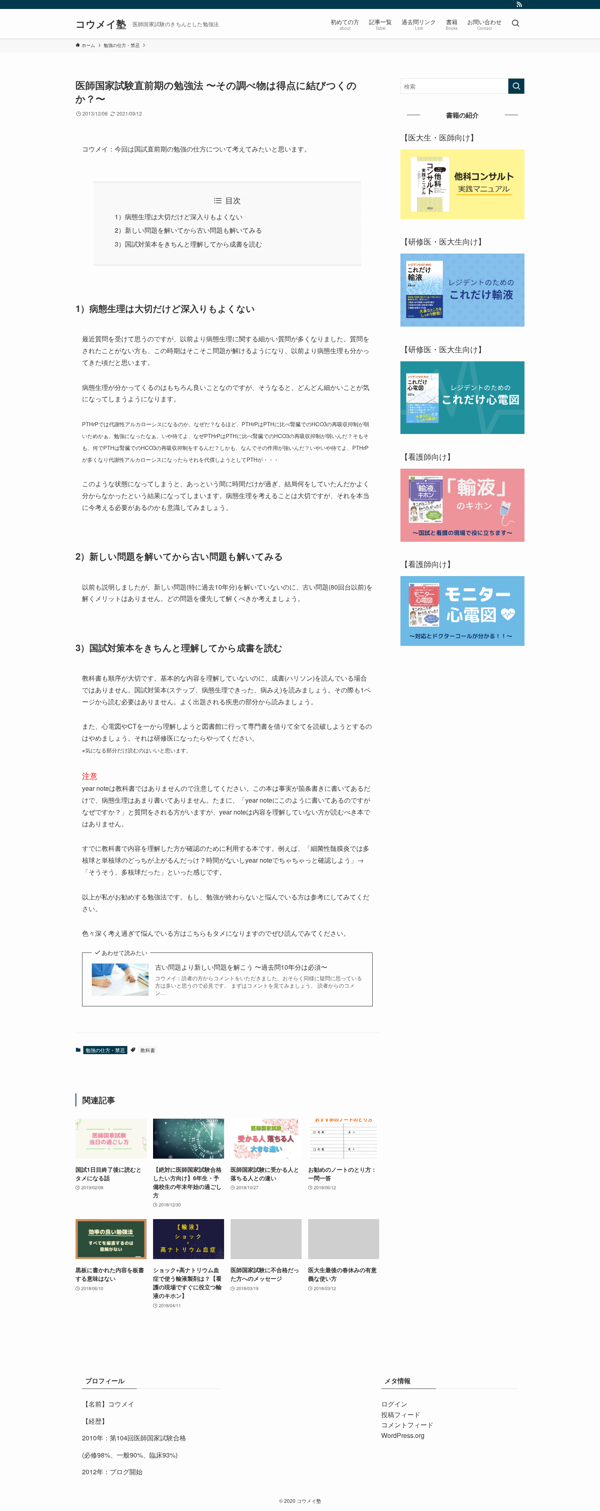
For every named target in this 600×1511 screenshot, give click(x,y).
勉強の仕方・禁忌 (105, 1049)
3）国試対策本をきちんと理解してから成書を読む (188, 244)
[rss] (519, 4)
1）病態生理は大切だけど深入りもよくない (178, 216)
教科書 (147, 1049)
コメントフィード (407, 1424)
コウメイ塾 (101, 24)
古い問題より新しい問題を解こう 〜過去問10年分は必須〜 (241, 967)
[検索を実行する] (516, 86)
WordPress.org (402, 1435)
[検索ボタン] (515, 23)
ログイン (394, 1404)
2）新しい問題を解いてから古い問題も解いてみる (188, 230)
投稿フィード (400, 1414)
